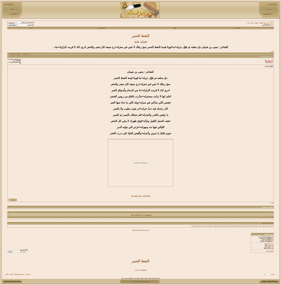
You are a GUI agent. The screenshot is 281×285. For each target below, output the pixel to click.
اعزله (211, 226)
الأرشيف (11, 274)
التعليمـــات (237, 28)
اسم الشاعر (30, 22)
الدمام (249, 226)
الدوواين (256, 23)
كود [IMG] (270, 246)
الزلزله (232, 226)
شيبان (195, 226)
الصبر (228, 226)
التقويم (174, 28)
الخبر (242, 226)
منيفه (260, 226)
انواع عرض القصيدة (15, 54)
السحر (225, 226)
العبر (222, 226)
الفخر (218, 226)
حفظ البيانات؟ (11, 23)
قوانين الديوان (269, 251)
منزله (256, 226)
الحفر (236, 226)
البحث (30, 28)
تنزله (208, 226)
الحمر (245, 226)
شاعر (198, 226)
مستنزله (271, 226)
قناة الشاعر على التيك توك (140, 196)
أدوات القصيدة (26, 54)
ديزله (202, 226)
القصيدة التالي (136, 230)
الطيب (215, 226)
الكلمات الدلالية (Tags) (267, 223)
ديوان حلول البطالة (264, 23)
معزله (266, 226)
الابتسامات (270, 245)
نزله (192, 226)
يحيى (205, 226)
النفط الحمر (140, 36)
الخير (239, 226)
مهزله (263, 226)
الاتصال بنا (27, 274)
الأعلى (6, 274)
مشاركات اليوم (101, 28)
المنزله (253, 226)
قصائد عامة (250, 23)
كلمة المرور (30, 25)
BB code (270, 244)
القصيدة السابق (144, 230)
